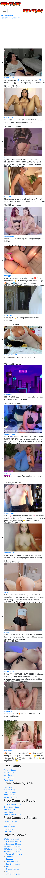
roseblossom (9, 671)
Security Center (12, 861)
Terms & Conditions (14, 854)
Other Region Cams (11, 807)
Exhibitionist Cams (11, 822)
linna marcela (9, 553)
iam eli (6, 157)
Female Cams (9, 772)
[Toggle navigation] (5, 11)
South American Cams (12, 814)
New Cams (8, 832)
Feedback (10, 859)
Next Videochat (7, 15)
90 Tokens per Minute (12, 851)
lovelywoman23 (10, 355)
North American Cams (12, 804)
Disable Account (12, 869)
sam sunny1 (8, 751)
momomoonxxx (10, 236)
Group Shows (9, 829)
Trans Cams (8, 780)
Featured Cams (10, 770)
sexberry (7, 474)
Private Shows (9, 827)
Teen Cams (8, 787)
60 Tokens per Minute (12, 849)
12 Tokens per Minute (12, 841)
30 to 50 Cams (10, 795)
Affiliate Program (13, 874)
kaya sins (8, 196)
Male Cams (8, 775)
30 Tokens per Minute (12, 846)
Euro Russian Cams (11, 809)
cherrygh (7, 276)
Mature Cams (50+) (11, 797)
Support (9, 856)
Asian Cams (8, 812)
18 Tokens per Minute (12, 844)
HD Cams (7, 824)
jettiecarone (9, 513)
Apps (8, 871)
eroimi (6, 632)
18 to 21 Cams (9, 790)
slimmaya (8, 711)
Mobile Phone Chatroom (10, 18)
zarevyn (7, 592)
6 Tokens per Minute (12, 839)
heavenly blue (9, 434)
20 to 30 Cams (10, 792)
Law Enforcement (13, 864)
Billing (8, 866)
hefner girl (8, 315)
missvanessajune (10, 78)
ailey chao (8, 394)
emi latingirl (8, 117)
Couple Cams (9, 777)
